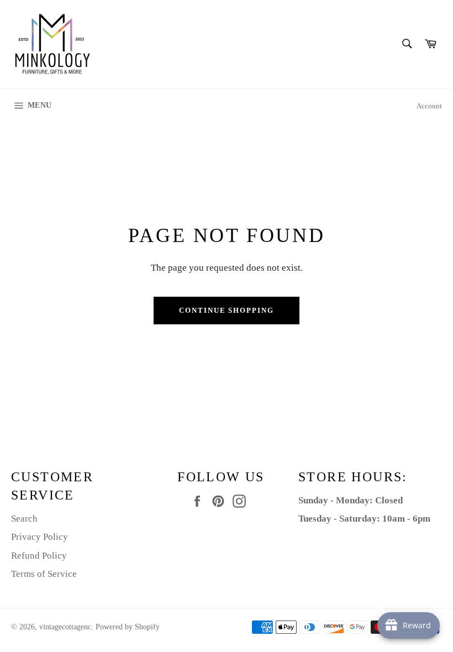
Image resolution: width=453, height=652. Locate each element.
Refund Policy (39, 555)
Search (24, 518)
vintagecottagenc (65, 627)
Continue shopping (226, 310)
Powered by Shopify (128, 627)
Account (429, 106)
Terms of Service (44, 574)
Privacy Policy (39, 537)
